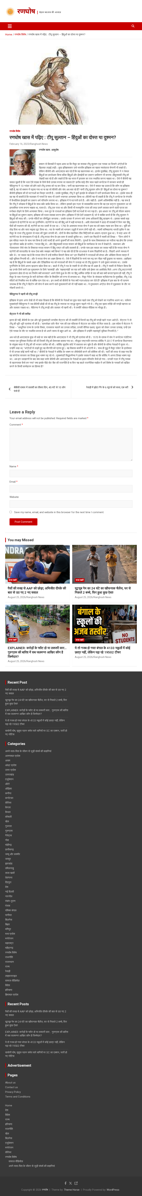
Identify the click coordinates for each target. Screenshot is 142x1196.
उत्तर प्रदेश (10, 769)
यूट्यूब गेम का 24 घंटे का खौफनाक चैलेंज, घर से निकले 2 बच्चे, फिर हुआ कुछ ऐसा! (103, 590)
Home (8, 1105)
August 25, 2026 (17, 597)
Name (14, 466)
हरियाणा (8, 990)
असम (7, 760)
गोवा (7, 840)
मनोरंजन (9, 938)
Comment (16, 424)
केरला (8, 807)
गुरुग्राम (9, 830)
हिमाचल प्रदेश (11, 994)
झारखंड (8, 863)
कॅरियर (8, 802)
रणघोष (26, 12)
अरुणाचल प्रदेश (12, 755)
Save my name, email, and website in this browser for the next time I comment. (59, 512)
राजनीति (9, 957)
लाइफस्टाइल (11, 976)
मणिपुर (8, 929)
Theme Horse (71, 1189)
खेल (7, 821)
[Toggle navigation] (9, 26)
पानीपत (8, 915)
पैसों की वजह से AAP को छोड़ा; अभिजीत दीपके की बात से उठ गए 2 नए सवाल (37, 590)
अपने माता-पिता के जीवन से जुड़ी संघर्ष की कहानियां (28, 751)
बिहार (7, 924)
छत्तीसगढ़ (9, 849)
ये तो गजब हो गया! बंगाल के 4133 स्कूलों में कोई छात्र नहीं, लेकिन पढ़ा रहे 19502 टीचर (102, 650)
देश (6, 887)
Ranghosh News (39, 144)
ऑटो (7, 784)
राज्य (7, 966)
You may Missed (21, 540)
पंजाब (7, 905)
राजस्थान (9, 961)
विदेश (7, 985)
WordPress (113, 1189)
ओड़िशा (8, 788)
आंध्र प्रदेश (10, 765)
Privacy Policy (13, 1092)
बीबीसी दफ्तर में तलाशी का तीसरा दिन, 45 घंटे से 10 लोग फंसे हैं (39, 389)
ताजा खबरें (12, 580)
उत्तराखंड (9, 774)
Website (14, 497)
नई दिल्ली (9, 891)
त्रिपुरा (8, 882)
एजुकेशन (9, 779)
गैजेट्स (8, 835)
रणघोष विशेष (15, 131)
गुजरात (8, 826)
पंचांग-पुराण (10, 901)
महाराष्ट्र (9, 943)
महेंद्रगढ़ (9, 947)
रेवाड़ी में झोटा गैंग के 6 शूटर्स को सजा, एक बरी (107, 387)
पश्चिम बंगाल (10, 910)
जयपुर (8, 858)
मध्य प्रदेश (10, 933)
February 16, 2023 (19, 144)
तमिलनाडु (9, 868)
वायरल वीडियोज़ (12, 980)
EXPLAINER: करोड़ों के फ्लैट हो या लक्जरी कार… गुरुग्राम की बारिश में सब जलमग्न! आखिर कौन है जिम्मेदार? (37, 652)
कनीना (8, 793)
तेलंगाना (8, 877)
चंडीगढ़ (8, 844)
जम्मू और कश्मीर (12, 854)
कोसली (8, 816)
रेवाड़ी (7, 971)
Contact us (11, 1087)
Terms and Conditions (17, 1096)
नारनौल (8, 896)
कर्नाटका (9, 798)
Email (13, 481)
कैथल (8, 812)
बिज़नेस (8, 919)
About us (10, 1082)
